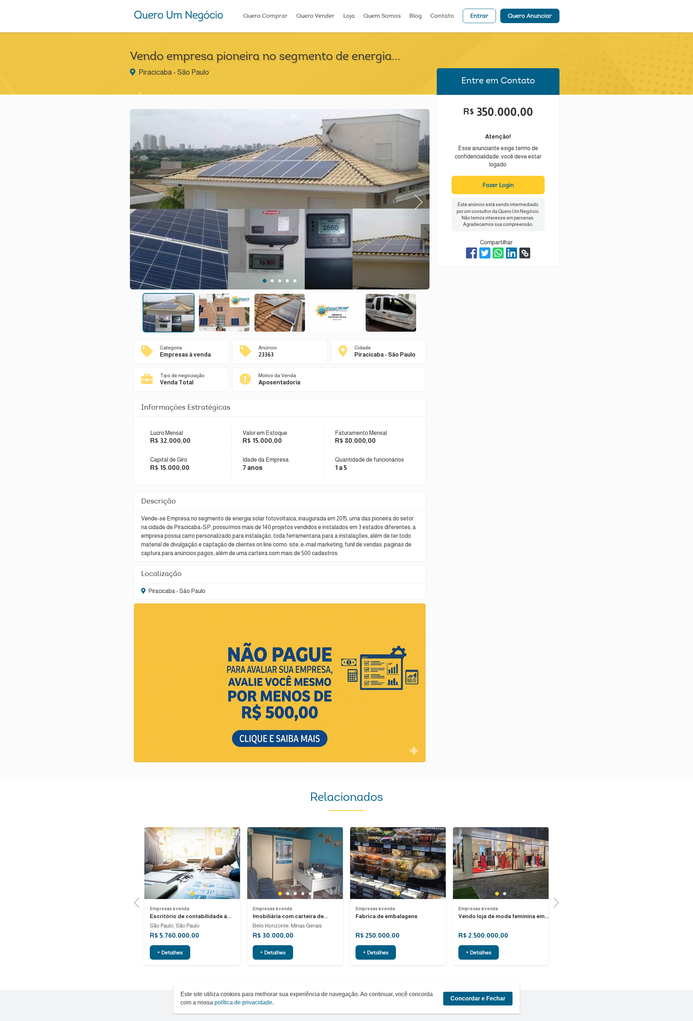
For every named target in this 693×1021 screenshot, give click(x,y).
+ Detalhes (170, 953)
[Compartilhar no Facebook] (471, 252)
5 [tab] (295, 280)
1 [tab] (264, 281)
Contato (442, 16)
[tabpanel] (280, 200)
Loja (349, 16)
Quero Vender (315, 16)
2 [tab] (272, 280)
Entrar (479, 16)
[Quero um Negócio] (179, 16)
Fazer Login (498, 185)
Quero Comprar (265, 16)
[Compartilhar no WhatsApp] (498, 252)
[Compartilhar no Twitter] (485, 252)
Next (415, 199)
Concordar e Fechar (477, 998)
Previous (144, 199)
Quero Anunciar (530, 16)
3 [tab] (280, 280)
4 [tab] (287, 280)
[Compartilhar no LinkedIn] (511, 252)
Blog (415, 16)
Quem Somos (382, 16)
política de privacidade (243, 1002)
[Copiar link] (524, 253)
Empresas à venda (169, 908)
